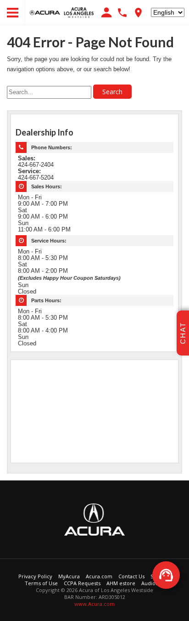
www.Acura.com (94, 603)
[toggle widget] (166, 575)
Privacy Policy (35, 576)
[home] (62, 12)
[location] (138, 12)
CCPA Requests (82, 583)
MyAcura (69, 576)
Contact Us (131, 576)
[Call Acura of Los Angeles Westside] (122, 12)
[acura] (94, 518)
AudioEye (152, 583)
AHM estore (120, 583)
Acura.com (99, 576)
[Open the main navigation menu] (12, 12)
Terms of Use (41, 583)
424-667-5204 (36, 178)
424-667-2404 (36, 165)
